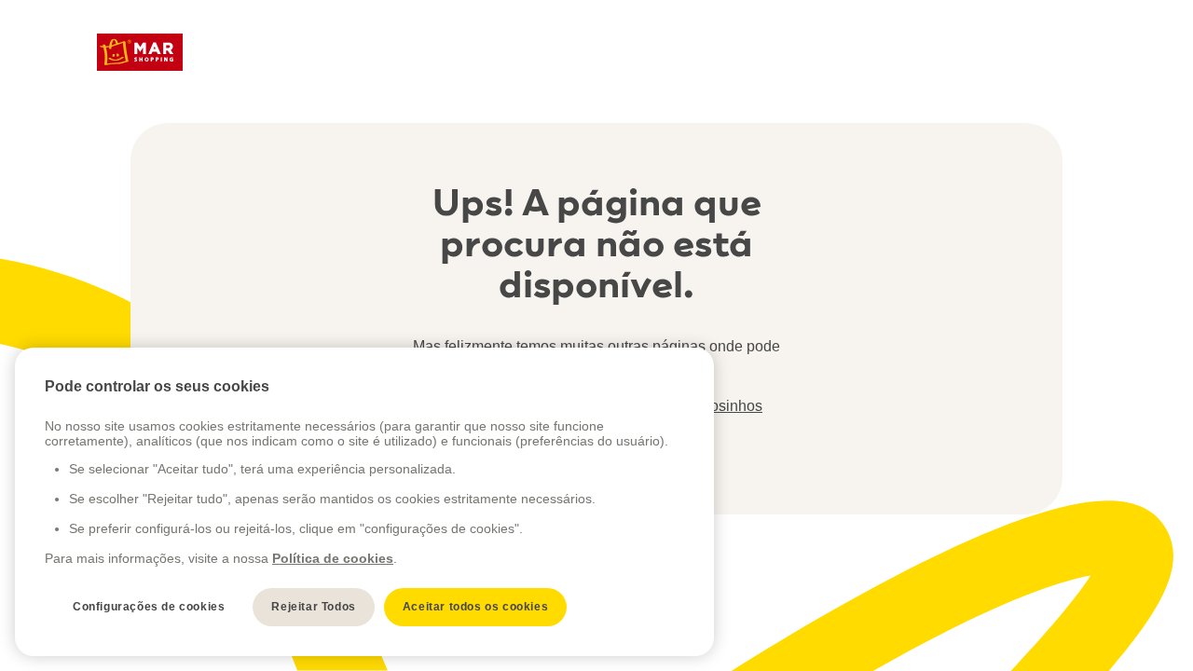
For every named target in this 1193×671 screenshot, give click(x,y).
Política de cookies (332, 558)
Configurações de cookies (149, 606)
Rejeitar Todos (313, 606)
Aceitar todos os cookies (475, 606)
